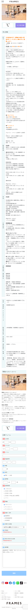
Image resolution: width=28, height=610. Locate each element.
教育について (4, 593)
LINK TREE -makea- (5, 599)
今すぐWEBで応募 (20, 25)
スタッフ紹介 (17, 591)
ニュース (3, 595)
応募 (16, 595)
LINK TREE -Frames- (6, 597)
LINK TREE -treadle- (19, 597)
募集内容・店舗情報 (19, 593)
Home (2, 591)
